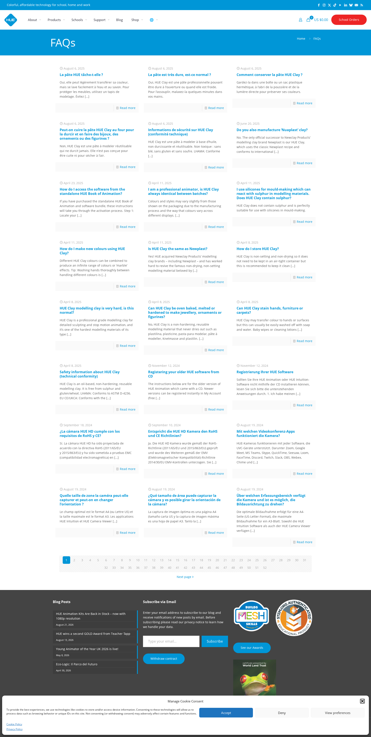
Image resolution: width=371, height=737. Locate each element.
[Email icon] (356, 5)
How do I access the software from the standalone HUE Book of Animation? (92, 191)
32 (106, 568)
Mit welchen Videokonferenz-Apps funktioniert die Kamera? (266, 433)
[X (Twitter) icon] (329, 5)
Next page (184, 577)
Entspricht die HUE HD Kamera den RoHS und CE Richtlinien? (182, 433)
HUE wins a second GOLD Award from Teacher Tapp (93, 634)
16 (185, 560)
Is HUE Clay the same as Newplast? (177, 248)
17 (193, 560)
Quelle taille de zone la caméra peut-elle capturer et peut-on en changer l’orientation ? (94, 499)
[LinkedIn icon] (345, 5)
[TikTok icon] (334, 5)
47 (225, 568)
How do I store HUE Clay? (258, 248)
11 (145, 560)
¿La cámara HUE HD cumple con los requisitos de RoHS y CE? (90, 433)
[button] (362, 701)
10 (138, 560)
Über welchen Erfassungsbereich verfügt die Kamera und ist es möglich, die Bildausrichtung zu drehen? (271, 499)
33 (114, 568)
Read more (127, 108)
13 (161, 560)
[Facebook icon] (318, 5)
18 (201, 560)
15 (177, 560)
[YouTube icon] (340, 5)
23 (241, 560)
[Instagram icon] (324, 5)
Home (301, 38)
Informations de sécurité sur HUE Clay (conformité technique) (180, 131)
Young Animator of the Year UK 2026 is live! (87, 649)
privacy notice (194, 622)
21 (225, 560)
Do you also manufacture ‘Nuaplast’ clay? (272, 129)
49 (241, 568)
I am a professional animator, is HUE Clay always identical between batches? (183, 191)
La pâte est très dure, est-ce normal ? (179, 74)
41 (177, 568)
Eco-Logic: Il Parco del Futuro (76, 664)
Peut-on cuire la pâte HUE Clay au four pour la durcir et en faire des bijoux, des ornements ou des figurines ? (97, 134)
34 (122, 568)
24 (249, 560)
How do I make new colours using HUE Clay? (92, 250)
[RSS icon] (361, 5)
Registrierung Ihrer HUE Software (265, 372)
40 (169, 568)
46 (217, 568)
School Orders (349, 20)
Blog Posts (61, 601)
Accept (226, 713)
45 (209, 568)
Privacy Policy (14, 729)
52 (265, 568)
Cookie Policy (14, 724)
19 (209, 560)
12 (153, 560)
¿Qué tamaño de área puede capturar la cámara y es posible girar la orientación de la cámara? (184, 499)
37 (145, 568)
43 (193, 568)
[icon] (351, 5)
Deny (282, 713)
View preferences (337, 713)
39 (161, 568)
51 (257, 568)
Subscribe (215, 641)
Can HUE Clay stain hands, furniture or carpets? (270, 310)
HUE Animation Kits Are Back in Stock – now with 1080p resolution (91, 616)
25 (257, 560)
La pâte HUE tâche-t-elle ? (81, 74)
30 (296, 560)
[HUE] (10, 19)
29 (288, 560)
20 (217, 560)
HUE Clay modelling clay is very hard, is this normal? (97, 310)
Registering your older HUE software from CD (183, 374)
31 (304, 560)
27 (273, 560)
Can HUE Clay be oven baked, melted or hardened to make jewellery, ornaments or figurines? (185, 312)
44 (201, 568)
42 (185, 568)
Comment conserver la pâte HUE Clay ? (270, 74)
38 (153, 568)
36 (138, 568)
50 (249, 568)
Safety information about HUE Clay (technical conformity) (90, 374)
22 (233, 560)
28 (281, 560)
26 (265, 560)
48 (233, 568)
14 (169, 560)
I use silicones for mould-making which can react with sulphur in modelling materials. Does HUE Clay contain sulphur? (274, 193)
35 (130, 568)
